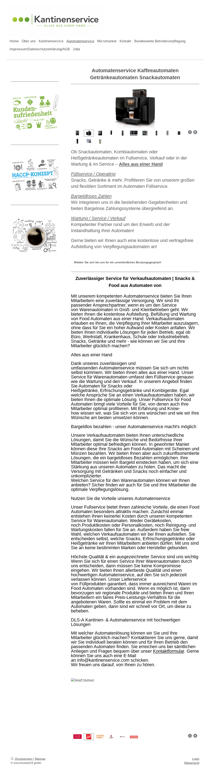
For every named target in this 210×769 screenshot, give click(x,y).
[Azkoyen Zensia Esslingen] (77, 141)
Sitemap (40, 758)
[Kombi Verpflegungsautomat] (100, 133)
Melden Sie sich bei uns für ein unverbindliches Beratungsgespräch (117, 262)
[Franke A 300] (135, 107)
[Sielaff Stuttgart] (135, 705)
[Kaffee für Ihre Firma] (145, 133)
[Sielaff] (134, 133)
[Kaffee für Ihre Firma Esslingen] (156, 133)
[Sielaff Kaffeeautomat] (111, 133)
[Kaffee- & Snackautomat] (77, 133)
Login (195, 758)
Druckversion (23, 758)
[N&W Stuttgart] (77, 736)
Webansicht (191, 762)
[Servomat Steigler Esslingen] (123, 133)
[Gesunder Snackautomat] (167, 133)
